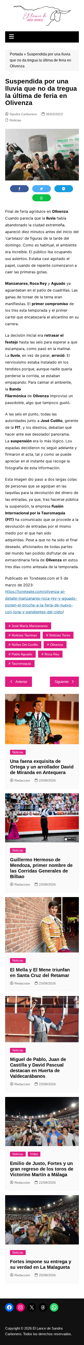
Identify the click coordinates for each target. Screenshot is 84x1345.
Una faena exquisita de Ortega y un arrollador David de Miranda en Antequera (42, 767)
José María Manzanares (30, 626)
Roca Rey (52, 654)
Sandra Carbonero (23, 114)
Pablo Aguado (22, 654)
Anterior (21, 682)
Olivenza (56, 644)
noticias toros (59, 635)
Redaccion (22, 780)
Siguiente (62, 682)
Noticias (15, 120)
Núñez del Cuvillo (25, 644)
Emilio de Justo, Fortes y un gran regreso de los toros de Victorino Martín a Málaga (41, 1169)
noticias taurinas (24, 635)
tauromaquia (21, 663)
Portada (16, 54)
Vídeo (34, 1154)
